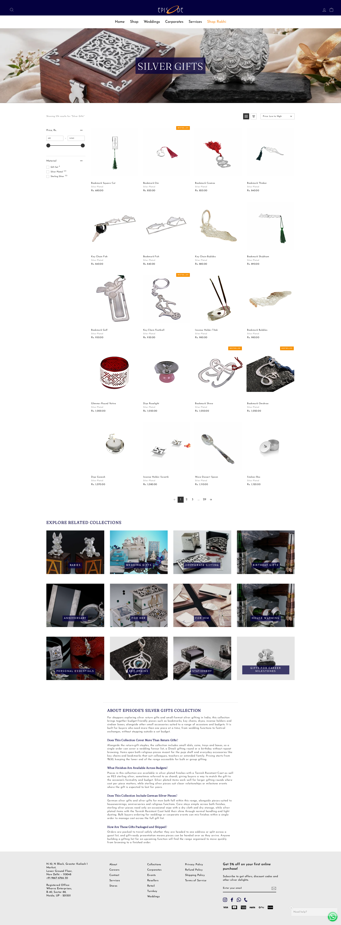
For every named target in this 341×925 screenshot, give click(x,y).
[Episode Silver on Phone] (246, 900)
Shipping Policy (195, 875)
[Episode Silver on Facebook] (232, 900)
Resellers (153, 880)
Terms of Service (195, 880)
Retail (151, 886)
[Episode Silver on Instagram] (225, 900)
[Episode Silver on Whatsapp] (239, 900)
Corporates (174, 22)
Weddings (152, 22)
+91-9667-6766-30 (57, 878)
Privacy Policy (194, 864)
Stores (113, 886)
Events (151, 875)
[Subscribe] (274, 888)
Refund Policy (194, 870)
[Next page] (211, 500)
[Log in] (323, 10)
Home (120, 22)
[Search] (10, 10)
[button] (246, 116)
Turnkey (152, 891)
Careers (114, 870)
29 (204, 499)
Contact (114, 875)
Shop (134, 22)
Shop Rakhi (216, 22)
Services (195, 22)
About (113, 864)
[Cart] (330, 10)
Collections (154, 864)
